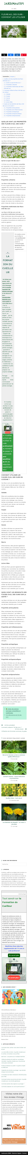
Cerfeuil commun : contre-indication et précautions (14, 777)
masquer (12, 76)
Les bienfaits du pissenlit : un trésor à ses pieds (14, 823)
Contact (24, 1153)
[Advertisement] (14, 45)
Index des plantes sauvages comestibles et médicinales (13, 711)
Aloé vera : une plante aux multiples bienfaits (13, 1056)
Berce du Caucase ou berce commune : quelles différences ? (14, 755)
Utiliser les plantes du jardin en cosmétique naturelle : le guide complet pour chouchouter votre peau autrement (13, 1061)
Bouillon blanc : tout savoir (14, 798)
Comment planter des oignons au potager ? (12, 1084)
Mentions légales (16, 1153)
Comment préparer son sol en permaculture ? (13, 1086)
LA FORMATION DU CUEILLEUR (7, 264)
